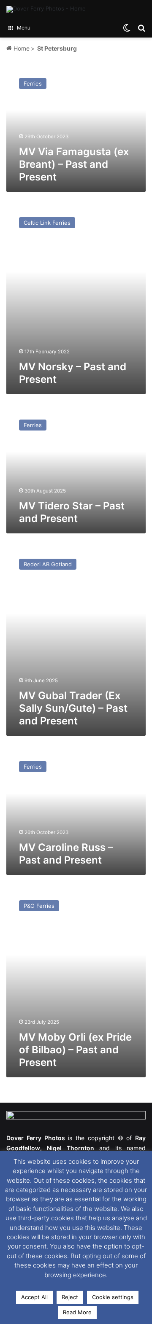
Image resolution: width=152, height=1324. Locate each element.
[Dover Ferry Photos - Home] (46, 9)
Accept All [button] (34, 1297)
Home (21, 48)
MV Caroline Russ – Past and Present (66, 853)
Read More (77, 1312)
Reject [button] (70, 1297)
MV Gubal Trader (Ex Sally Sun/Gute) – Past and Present (73, 708)
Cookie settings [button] (112, 1297)
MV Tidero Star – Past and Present (72, 512)
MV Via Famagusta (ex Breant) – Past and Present (74, 164)
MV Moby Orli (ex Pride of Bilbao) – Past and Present (75, 1049)
